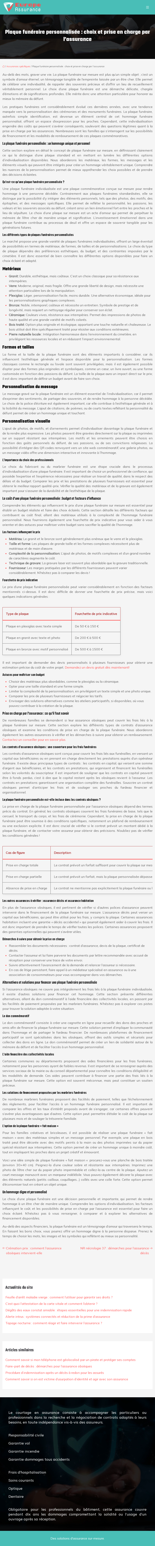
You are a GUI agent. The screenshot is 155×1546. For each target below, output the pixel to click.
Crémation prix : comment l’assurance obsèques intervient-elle (34, 1250)
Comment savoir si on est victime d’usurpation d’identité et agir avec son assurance (66, 1379)
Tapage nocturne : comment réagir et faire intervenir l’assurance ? (53, 1323)
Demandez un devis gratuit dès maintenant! (97, 667)
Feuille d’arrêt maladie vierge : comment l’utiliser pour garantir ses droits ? (59, 1297)
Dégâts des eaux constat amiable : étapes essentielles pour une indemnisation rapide (68, 1310)
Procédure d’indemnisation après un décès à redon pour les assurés (54, 1373)
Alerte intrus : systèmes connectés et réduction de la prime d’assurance (57, 1317)
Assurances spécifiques (18, 66)
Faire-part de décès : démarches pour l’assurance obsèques (48, 1366)
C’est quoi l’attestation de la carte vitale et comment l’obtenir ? (51, 1304)
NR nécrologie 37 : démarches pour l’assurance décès (114, 1250)
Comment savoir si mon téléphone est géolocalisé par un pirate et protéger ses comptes (70, 1360)
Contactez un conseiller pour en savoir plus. (34, 740)
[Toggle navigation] (147, 7)
